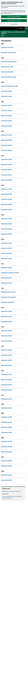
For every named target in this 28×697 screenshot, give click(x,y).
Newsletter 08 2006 (6, 475)
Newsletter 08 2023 (6, 115)
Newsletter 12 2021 (6, 159)
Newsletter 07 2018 (6, 248)
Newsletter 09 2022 (6, 140)
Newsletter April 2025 (7, 72)
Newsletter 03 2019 (6, 229)
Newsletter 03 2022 (6, 145)
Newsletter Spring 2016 (7, 302)
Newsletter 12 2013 (6, 350)
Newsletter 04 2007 (6, 466)
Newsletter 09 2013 (6, 355)
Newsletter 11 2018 (6, 243)
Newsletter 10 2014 (6, 330)
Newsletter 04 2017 (6, 278)
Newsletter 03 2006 (6, 480)
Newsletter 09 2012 (6, 379)
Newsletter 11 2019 (6, 218)
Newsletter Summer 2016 (8, 297)
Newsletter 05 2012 (6, 384)
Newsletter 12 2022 (6, 135)
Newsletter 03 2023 (6, 121)
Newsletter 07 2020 (6, 194)
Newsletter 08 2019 (6, 223)
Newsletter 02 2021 (6, 180)
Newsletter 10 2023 (6, 110)
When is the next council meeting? (11, 491)
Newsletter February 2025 (8, 77)
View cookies (14, 24)
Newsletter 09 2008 (6, 446)
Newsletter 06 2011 (6, 399)
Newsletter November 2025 (9, 61)
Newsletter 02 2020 (6, 209)
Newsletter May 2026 (7, 47)
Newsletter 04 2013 (6, 365)
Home (2, 35)
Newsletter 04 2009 (6, 432)
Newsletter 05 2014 (6, 336)
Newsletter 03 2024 (6, 91)
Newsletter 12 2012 (6, 374)
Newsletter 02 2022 (6, 150)
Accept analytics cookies (14, 16)
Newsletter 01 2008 (6, 451)
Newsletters (5, 494)
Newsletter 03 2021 (6, 175)
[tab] (20, 28)
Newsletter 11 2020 (6, 189)
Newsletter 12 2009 (6, 417)
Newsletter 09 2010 (6, 422)
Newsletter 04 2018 (6, 253)
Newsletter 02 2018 (6, 258)
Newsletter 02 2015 (6, 321)
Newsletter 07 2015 (6, 316)
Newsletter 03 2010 (6, 408)
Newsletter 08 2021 (6, 164)
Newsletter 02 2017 (6, 283)
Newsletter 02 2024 (6, 96)
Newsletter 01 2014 (6, 341)
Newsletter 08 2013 (6, 360)
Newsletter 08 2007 (6, 461)
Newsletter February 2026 (8, 52)
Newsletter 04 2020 (6, 199)
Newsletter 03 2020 (6, 204)
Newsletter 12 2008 (6, 441)
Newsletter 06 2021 (6, 169)
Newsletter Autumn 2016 (8, 292)
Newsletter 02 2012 (6, 390)
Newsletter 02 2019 (6, 234)
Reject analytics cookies (14, 20)
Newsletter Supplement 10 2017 (10, 272)
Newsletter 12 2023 (6, 105)
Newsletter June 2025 (7, 66)
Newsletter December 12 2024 (9, 86)
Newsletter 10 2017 (6, 267)
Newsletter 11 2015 (6, 311)
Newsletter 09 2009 (6, 427)
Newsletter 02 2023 (6, 126)
